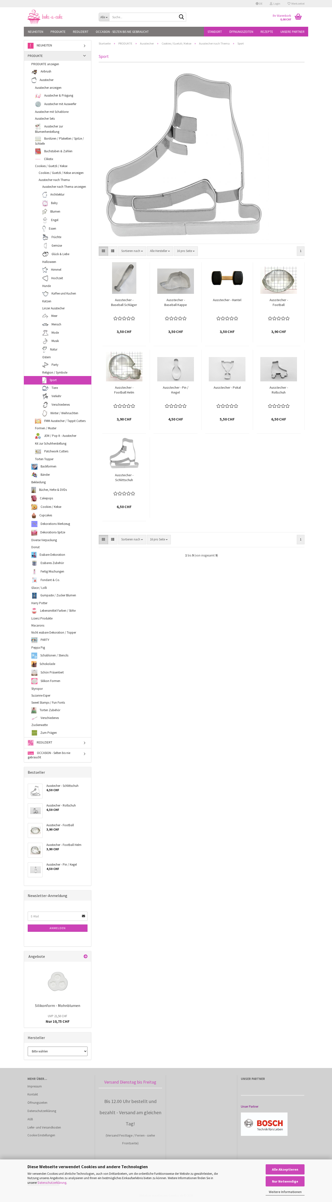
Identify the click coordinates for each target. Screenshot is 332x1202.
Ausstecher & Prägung (58, 95)
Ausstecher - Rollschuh (279, 390)
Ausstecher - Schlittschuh (124, 477)
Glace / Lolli (39, 588)
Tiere (54, 388)
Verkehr (56, 396)
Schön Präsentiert (52, 672)
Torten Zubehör (49, 710)
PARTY (44, 640)
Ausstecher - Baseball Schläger (124, 302)
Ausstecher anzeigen (48, 88)
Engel (54, 220)
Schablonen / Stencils (54, 655)
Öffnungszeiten (241, 32)
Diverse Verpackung (44, 540)
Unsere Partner (292, 32)
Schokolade (47, 664)
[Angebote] (85, 956)
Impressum (34, 1086)
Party (54, 365)
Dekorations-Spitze (52, 532)
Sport (53, 380)
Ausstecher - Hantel (227, 300)
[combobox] (132, 251)
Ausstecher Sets (45, 119)
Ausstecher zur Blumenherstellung (49, 129)
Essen (52, 228)
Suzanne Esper (40, 695)
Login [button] (276, 3)
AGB (30, 1119)
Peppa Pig (38, 648)
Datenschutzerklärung (52, 1183)
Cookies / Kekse (50, 507)
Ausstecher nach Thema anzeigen (64, 187)
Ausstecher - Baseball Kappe (175, 302)
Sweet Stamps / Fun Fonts (48, 702)
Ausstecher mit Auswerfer (60, 104)
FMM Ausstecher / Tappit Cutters (65, 421)
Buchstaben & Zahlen (58, 151)
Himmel (55, 269)
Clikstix (48, 159)
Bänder (45, 474)
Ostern (46, 357)
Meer (54, 316)
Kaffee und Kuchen (63, 293)
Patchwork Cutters (56, 451)
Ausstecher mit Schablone (52, 112)
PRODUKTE (58, 32)
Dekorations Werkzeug (55, 524)
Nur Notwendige (285, 1181)
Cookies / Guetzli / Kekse (51, 166)
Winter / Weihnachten (64, 413)
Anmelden (58, 928)
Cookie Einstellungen (41, 1135)
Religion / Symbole (54, 372)
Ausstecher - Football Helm (124, 390)
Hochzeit (57, 278)
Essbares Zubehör (52, 563)
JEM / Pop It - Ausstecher (59, 436)
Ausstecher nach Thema (54, 180)
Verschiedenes (60, 404)
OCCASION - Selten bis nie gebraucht (122, 32)
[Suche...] (181, 17)
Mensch (56, 324)
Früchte (56, 237)
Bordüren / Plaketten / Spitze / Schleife (59, 141)
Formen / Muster (45, 428)
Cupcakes (45, 515)
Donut (35, 547)
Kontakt (32, 1094)
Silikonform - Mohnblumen (57, 1005)
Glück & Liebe (60, 254)
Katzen (46, 301)
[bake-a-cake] (59, 17)
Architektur (57, 194)
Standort (215, 32)
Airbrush (45, 71)
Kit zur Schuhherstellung (50, 443)
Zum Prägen (48, 732)
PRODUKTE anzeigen (45, 64)
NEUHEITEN (35, 32)
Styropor (37, 689)
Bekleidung (38, 482)
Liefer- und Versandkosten (44, 1127)
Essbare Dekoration (52, 555)
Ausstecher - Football (279, 302)
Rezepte (267, 32)
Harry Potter (39, 603)
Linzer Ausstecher (53, 308)
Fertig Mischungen (52, 571)
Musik (55, 341)
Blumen (55, 211)
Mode (55, 333)
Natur (53, 349)
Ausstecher (46, 80)
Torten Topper (44, 459)
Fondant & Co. (50, 580)
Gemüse (56, 245)
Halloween (49, 262)
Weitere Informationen (285, 1192)
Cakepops (46, 498)
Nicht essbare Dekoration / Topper (53, 632)
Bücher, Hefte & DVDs (52, 490)
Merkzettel (297, 3)
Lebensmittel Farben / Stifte (57, 611)
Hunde (46, 286)
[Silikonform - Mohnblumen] (57, 981)
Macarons (37, 625)
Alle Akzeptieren (285, 1169)
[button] (259, 3)
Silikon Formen (50, 681)
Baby (54, 203)
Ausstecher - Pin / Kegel (175, 390)
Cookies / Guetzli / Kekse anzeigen (61, 173)
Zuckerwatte (39, 725)
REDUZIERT (80, 32)
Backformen (48, 466)
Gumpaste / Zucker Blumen (58, 595)
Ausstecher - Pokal (227, 387)
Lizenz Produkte (41, 618)
